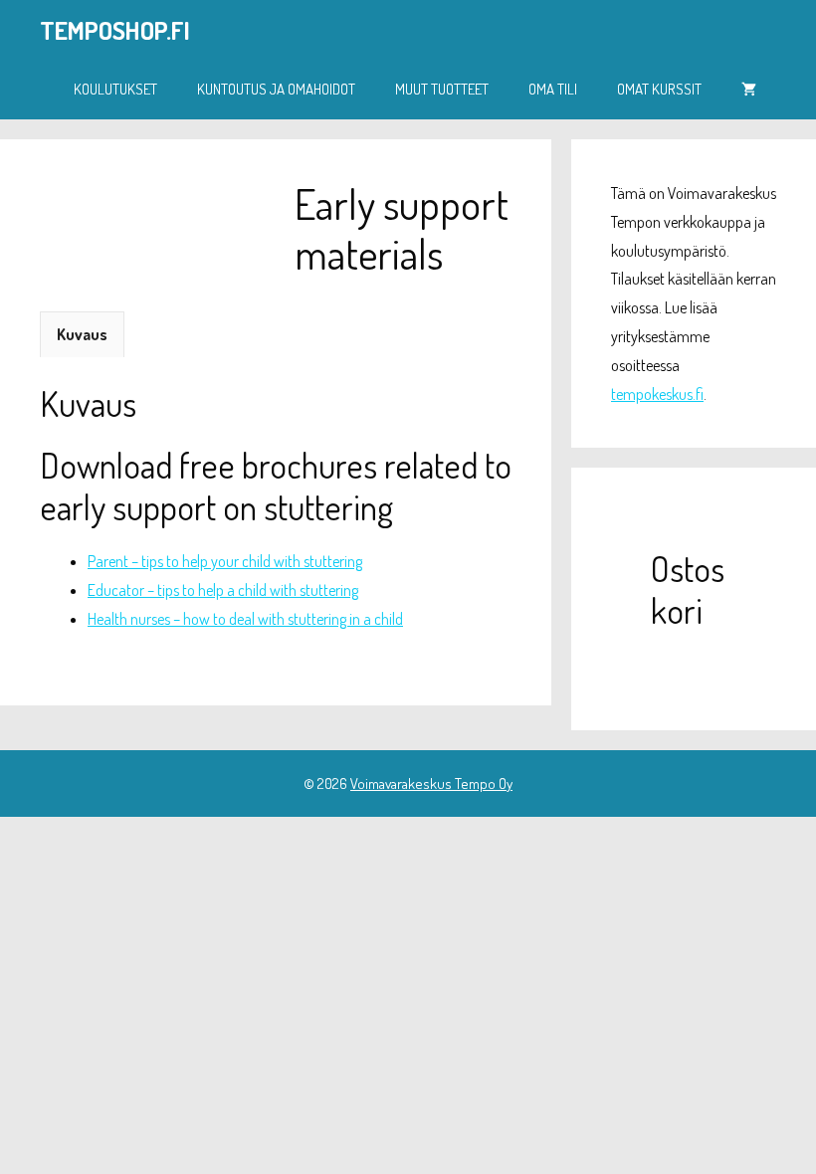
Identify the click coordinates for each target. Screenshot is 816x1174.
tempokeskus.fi (657, 394)
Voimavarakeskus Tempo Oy (431, 783)
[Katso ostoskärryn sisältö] (748, 89)
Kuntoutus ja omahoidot (276, 89)
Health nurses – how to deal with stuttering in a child (245, 619)
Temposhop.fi (115, 30)
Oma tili (552, 89)
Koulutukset (115, 89)
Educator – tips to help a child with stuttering (223, 590)
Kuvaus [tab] (82, 334)
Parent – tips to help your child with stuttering (225, 561)
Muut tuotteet (442, 89)
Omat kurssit (659, 89)
